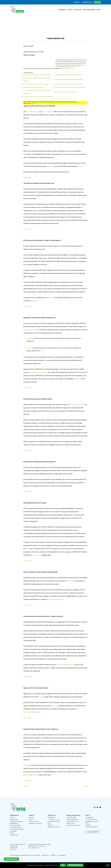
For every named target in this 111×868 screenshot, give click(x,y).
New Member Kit (14, 823)
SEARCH (77, 2)
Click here (29, 338)
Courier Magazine (71, 817)
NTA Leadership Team (32, 112)
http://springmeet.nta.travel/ (38, 372)
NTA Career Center (15, 825)
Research (50, 825)
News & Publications (72, 819)
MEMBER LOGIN (87, 2)
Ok (63, 865)
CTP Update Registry (53, 819)
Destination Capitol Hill (73, 825)
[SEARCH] (74, 2)
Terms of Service (75, 865)
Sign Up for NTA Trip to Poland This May (66, 92)
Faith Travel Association (17, 829)
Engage (12, 833)
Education (77, 10)
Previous (26, 786)
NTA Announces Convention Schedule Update (35, 84)
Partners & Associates (16, 821)
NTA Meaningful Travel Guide (54, 822)
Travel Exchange (33, 821)
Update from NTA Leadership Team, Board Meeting (37, 75)
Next (85, 786)
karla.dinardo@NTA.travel (67, 68)
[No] (108, 865)
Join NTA (12, 817)
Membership (62, 10)
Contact (31, 817)
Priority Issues (71, 823)
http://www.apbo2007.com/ (65, 664)
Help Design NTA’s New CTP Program (33, 87)
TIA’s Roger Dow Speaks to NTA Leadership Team (68, 75)
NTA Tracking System (16, 827)
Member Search (14, 819)
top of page (27, 178)
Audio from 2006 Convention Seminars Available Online (71, 87)
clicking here (69, 581)
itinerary (41, 697)
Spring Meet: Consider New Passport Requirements (69, 79)
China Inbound (14, 835)
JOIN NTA (98, 2)
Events (70, 10)
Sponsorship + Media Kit (35, 823)
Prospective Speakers (54, 827)
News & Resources (89, 10)
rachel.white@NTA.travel (56, 599)
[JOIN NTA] (94, 2)
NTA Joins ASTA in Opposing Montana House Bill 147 (69, 84)
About (99, 10)
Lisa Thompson (36, 555)
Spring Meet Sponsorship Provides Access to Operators (38, 96)
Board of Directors (47, 112)
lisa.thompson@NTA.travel (31, 712)
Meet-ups (31, 819)
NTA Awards (13, 831)
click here (32, 103)
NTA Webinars (51, 817)
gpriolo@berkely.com (75, 66)
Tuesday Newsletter (72, 821)
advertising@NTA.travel (30, 775)
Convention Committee (77, 404)
